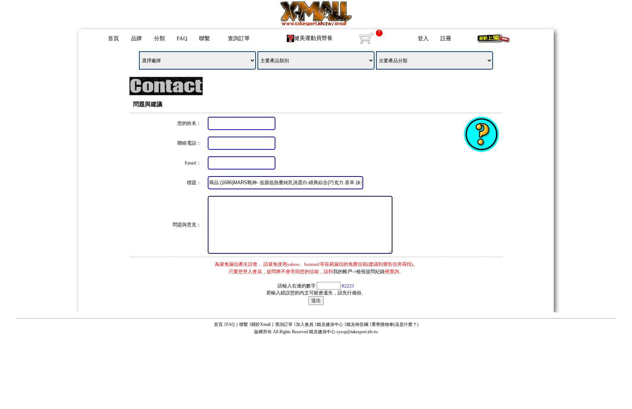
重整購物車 (383, 324)
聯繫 (204, 38)
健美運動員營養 (313, 38)
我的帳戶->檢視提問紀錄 (359, 271)
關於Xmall (261, 324)
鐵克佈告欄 (357, 324)
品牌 (136, 38)
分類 (159, 38)
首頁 (113, 38)
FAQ (182, 38)
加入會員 (304, 324)
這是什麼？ (406, 324)
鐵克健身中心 (330, 324)
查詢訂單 (239, 38)
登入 (423, 38)
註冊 (445, 38)
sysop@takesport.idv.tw (357, 331)
